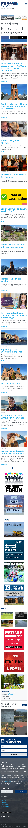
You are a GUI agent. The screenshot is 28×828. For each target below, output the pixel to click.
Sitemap (11, 826)
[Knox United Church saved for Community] (14, 162)
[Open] (7, 715)
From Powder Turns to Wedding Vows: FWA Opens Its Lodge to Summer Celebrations (13, 67)
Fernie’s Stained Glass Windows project (11, 279)
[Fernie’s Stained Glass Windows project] (14, 267)
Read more (4, 81)
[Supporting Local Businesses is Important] (14, 337)
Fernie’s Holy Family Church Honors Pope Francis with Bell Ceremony (14, 106)
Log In (7, 792)
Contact (24, 826)
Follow (24, 705)
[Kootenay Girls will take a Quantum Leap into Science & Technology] (14, 301)
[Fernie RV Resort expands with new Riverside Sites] (14, 232)
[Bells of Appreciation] (14, 371)
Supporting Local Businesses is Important (12, 350)
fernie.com (8, 781)
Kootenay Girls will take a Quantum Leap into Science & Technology (14, 315)
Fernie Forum (4, 802)
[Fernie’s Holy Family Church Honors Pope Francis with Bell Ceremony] (14, 92)
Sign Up (21, 792)
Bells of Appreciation (10, 383)
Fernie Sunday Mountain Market (10, 693)
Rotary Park (11, 694)
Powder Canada (4, 804)
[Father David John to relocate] (14, 128)
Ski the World (4, 808)
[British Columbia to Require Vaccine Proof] (14, 197)
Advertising (4, 826)
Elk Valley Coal (4, 800)
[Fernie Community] (10, 3)
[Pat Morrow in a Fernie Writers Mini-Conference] (14, 403)
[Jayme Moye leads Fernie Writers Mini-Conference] (14, 439)
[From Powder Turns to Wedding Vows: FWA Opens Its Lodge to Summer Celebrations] (14, 51)
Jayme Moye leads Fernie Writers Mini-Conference (12, 452)
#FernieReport (4, 798)
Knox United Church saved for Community (13, 175)
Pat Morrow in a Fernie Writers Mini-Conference (12, 416)
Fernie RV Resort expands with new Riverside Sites (13, 245)
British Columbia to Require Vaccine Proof (14, 209)
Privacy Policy (17, 826)
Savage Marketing (5, 806)
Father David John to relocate (10, 141)
